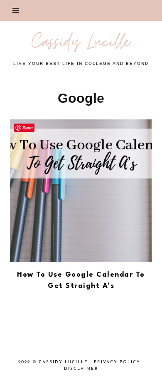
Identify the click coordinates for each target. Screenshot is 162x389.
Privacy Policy (117, 362)
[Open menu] (16, 10)
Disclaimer (81, 369)
